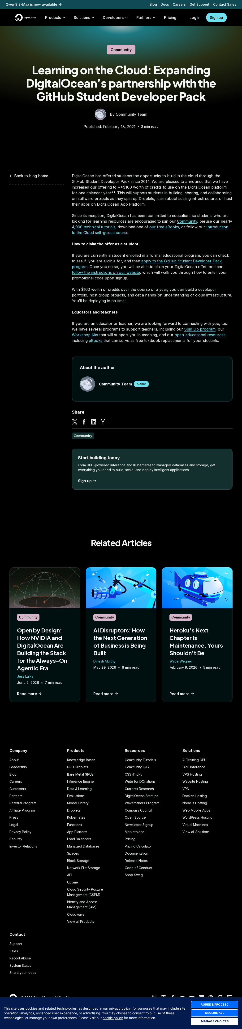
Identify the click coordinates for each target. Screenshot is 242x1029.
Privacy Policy (20, 832)
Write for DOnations (140, 781)
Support (15, 944)
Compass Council (138, 810)
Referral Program (22, 803)
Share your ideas (22, 973)
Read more (27, 693)
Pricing (130, 839)
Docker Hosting (194, 796)
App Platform (77, 832)
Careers (179, 4)
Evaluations (76, 796)
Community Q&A (137, 767)
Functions (74, 825)
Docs (165, 4)
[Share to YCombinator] (103, 422)
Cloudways (75, 914)
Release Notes (136, 861)
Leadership (18, 767)
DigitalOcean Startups (141, 796)
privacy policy (120, 1008)
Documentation (136, 853)
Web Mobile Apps (196, 810)
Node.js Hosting (194, 803)
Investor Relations (23, 846)
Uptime (72, 882)
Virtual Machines (195, 825)
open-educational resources (200, 334)
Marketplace (134, 832)
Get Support (199, 4)
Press (13, 817)
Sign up (216, 17)
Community (121, 49)
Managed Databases (83, 846)
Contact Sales (224, 4)
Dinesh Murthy (104, 661)
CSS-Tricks (133, 774)
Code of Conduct (138, 868)
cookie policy (113, 1018)
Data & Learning (79, 789)
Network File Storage (83, 868)
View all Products (80, 921)
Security (15, 839)
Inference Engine (80, 781)
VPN (185, 789)
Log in (195, 17)
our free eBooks (164, 227)
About (14, 760)
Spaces (73, 853)
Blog (153, 4)
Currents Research (139, 789)
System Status (20, 965)
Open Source (135, 817)
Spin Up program (200, 329)
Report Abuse (20, 958)
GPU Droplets (77, 767)
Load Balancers (79, 839)
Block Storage (78, 861)
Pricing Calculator (138, 846)
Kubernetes (76, 817)
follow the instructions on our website (106, 272)
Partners (15, 796)
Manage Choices (215, 1021)
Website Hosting (195, 781)
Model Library (78, 803)
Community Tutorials (140, 760)
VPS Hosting (192, 774)
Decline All (214, 1013)
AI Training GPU (194, 760)
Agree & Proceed (215, 1004)
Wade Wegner (180, 661)
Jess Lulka (25, 676)
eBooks (95, 340)
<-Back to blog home (28, 175)
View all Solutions (196, 832)
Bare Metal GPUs (80, 774)
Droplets (73, 810)
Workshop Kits (85, 334)
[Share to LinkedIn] (93, 422)
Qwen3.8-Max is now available (31, 4)
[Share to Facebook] (84, 422)
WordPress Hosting (197, 817)
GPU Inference (193, 767)
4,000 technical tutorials (93, 227)
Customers (17, 789)
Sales (13, 951)
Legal (13, 825)
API (69, 875)
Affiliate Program (22, 810)
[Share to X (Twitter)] (75, 422)
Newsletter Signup (139, 825)
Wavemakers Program (142, 803)
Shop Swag (134, 875)
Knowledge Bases (81, 760)
